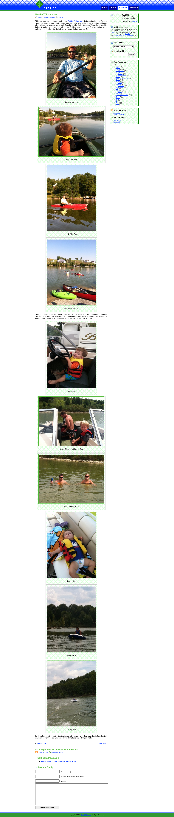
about (113, 7)
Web (117, 102)
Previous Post (42, 743)
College (118, 68)
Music (117, 81)
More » (134, 21)
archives (123, 7)
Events (61, 17)
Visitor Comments (119, 114)
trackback (130, 35)
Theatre (118, 98)
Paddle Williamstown (46, 14)
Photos (118, 90)
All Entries (117, 113)
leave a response (119, 35)
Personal (118, 84)
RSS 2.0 (127, 34)
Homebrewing (122, 75)
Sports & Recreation (122, 95)
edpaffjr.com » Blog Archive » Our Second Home (58, 762)
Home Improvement (122, 78)
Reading (118, 93)
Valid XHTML (118, 120)
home (104, 7)
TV (116, 101)
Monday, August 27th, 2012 (46, 17)
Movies (118, 80)
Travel (117, 99)
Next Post (102, 743)
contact (134, 7)
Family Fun (121, 86)
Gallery (120, 92)
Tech (117, 96)
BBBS (117, 66)
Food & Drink (120, 71)
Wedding (120, 87)
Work (117, 104)
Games (118, 77)
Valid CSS (117, 121)
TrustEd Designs (86, 815)
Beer (119, 72)
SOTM (120, 83)
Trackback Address (57, 752)
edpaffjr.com (50, 7)
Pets (117, 89)
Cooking (120, 74)
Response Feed (43, 752)
